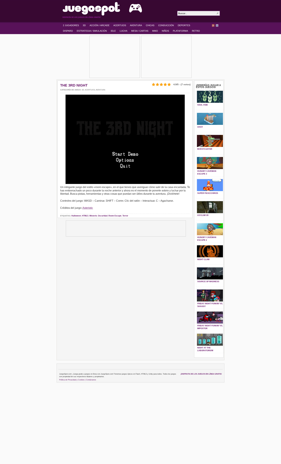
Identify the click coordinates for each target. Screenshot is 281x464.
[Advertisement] (114, 57)
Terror (125, 216)
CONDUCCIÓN (166, 25)
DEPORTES (184, 25)
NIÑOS (165, 31)
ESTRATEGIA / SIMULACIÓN (92, 31)
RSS (213, 25)
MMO (155, 31)
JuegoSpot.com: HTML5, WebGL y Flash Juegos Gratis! (117, 9)
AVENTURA (136, 25)
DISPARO (68, 31)
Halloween (76, 216)
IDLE (113, 31)
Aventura (100, 90)
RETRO (196, 31)
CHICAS (150, 25)
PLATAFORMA (180, 31)
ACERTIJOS (119, 25)
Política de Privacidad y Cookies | (72, 380)
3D (84, 25)
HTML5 (85, 216)
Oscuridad (102, 216)
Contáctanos (91, 380)
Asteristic (87, 208)
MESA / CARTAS (139, 31)
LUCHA (123, 31)
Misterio (93, 216)
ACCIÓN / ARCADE (99, 25)
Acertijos (90, 90)
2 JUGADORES (71, 25)
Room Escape (114, 216)
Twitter (217, 25)
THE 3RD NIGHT (73, 85)
